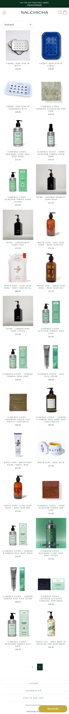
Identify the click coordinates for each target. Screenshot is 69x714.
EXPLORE (34, 684)
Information (34, 691)
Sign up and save (33, 698)
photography (34, 705)
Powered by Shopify (35, 711)
